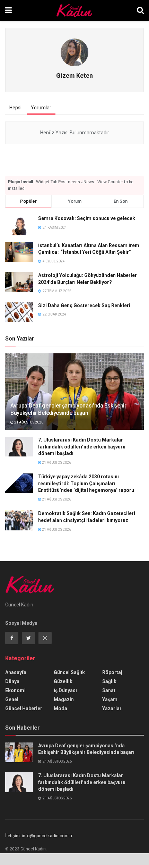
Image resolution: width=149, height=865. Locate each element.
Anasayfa (15, 672)
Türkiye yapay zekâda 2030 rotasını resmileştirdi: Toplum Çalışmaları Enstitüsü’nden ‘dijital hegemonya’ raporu (86, 483)
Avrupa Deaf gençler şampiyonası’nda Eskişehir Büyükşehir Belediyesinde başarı (68, 409)
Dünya (12, 681)
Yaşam (109, 699)
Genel (11, 699)
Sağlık (109, 681)
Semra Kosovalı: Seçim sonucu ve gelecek (86, 218)
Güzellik (63, 681)
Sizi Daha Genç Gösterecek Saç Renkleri (84, 305)
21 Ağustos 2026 (28, 422)
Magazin (64, 699)
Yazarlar (112, 708)
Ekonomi (15, 690)
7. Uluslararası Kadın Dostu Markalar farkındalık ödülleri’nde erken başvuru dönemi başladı (81, 446)
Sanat (108, 690)
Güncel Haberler (23, 708)
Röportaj (112, 672)
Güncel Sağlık (69, 672)
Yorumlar (41, 107)
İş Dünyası (65, 690)
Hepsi (15, 107)
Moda (60, 708)
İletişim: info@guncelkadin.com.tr (38, 835)
